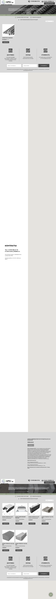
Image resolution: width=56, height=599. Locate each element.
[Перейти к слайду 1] (27, 491)
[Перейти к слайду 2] (28, 491)
